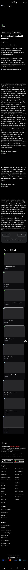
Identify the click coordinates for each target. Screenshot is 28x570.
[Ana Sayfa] (4, 443)
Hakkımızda (4, 512)
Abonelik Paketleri (6, 509)
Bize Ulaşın (4, 518)
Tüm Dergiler (4, 468)
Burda (2, 491)
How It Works (19, 471)
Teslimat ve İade (5, 543)
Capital (17, 499)
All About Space (19, 494)
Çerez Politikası (5, 540)
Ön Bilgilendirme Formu (5, 526)
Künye (3, 515)
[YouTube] (7, 455)
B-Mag (3, 488)
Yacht (16, 485)
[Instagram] (3, 455)
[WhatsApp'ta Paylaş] (9, 45)
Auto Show (4, 485)
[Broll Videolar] (17, 568)
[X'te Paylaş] (6, 45)
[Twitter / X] (12, 455)
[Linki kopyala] (15, 45)
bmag (11, 555)
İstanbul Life (18, 474)
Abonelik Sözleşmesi (6, 533)
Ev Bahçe (3, 494)
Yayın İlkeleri (4, 546)
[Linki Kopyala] (21, 239)
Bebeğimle (18, 496)
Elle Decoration (19, 491)
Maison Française (5, 477)
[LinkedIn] (16, 455)
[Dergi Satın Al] (10, 568)
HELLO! (3, 499)
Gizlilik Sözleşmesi (6, 530)
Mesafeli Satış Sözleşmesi (5, 536)
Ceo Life (3, 471)
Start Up (17, 482)
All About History (6, 480)
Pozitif (17, 480)
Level (16, 488)
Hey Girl (3, 502)
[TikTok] (20, 455)
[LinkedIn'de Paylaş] (12, 45)
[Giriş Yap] (24, 568)
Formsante (4, 474)
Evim (2, 496)
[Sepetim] (23, 2)
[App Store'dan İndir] (7, 461)
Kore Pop (17, 477)
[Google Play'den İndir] (19, 461)
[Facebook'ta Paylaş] (2, 45)
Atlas (2, 482)
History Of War (19, 468)
